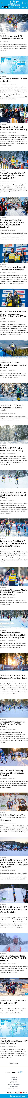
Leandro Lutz (5, 84)
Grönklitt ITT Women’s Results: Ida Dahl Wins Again (11, 407)
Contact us (14, 1077)
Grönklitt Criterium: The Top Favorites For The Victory (12, 724)
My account (14, 1079)
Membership (14, 1081)
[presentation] (14, 23)
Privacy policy (14, 1086)
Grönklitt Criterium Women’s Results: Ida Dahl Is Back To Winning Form (13, 635)
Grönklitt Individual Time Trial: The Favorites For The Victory (13, 495)
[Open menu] (1, 3)
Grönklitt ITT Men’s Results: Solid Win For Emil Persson (13, 365)
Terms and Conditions (14, 1088)
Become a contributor (14, 1084)
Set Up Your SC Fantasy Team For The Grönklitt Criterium (12, 773)
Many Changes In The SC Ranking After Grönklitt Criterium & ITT (12, 175)
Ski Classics (3, 33)
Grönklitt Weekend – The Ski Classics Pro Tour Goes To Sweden (13, 817)
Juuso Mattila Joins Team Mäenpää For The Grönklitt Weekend (14, 958)
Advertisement (14, 1082)
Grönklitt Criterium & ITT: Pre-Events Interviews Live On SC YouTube (13, 909)
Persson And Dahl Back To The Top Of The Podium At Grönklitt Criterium (13, 543)
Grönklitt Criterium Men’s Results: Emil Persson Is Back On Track (13, 592)
